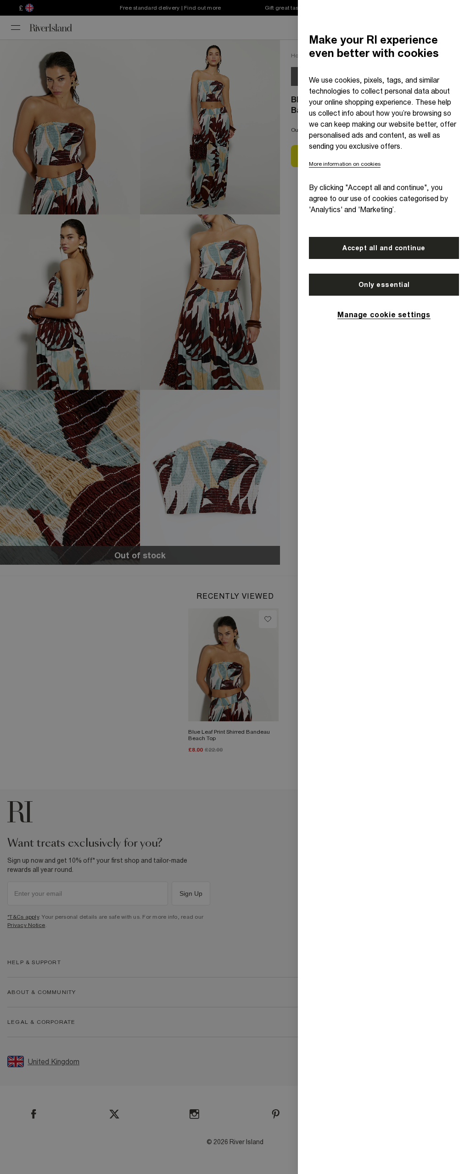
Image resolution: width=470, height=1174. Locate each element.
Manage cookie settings (383, 314)
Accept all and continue (383, 248)
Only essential (384, 284)
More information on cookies (344, 164)
